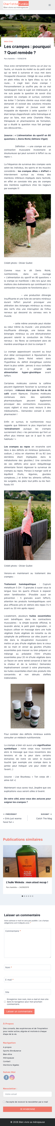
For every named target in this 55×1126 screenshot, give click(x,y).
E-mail (9, 979)
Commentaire (13, 931)
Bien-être (8, 41)
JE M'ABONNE (27, 1109)
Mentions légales (11, 1065)
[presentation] (27, 861)
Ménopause (8, 1058)
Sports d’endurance (12, 1051)
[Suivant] (48, 869)
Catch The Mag (44, 816)
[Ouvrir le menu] (49, 5)
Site (7, 992)
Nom (8, 967)
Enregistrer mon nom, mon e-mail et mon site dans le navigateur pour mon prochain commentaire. (27, 1001)
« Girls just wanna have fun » (12, 818)
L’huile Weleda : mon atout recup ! (27, 882)
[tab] (22, 896)
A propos (7, 1047)
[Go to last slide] (7, 869)
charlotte (11, 59)
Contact (6, 1061)
